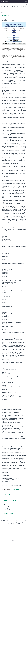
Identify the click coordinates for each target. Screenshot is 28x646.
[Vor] (26, 6)
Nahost (13, 6)
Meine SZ (3, 6)
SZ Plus (8, 6)
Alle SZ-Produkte (4, 1)
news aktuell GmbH (15, 489)
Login (26, 1)
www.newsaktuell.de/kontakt (9, 513)
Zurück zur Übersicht (6, 494)
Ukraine (18, 6)
